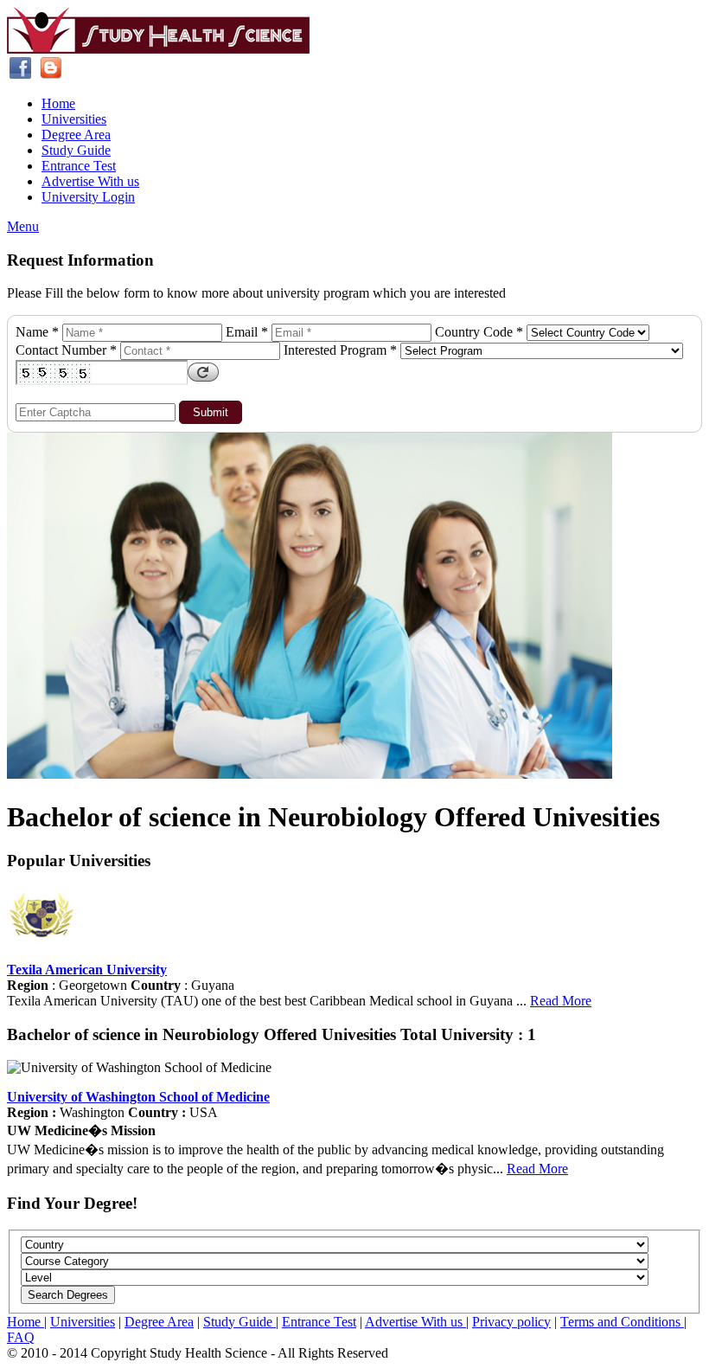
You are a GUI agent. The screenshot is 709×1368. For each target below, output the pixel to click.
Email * (247, 331)
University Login (88, 196)
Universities (74, 119)
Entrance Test (79, 165)
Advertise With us (90, 181)
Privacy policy (511, 1321)
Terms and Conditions (622, 1321)
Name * (37, 331)
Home (58, 103)
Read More (560, 1000)
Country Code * (479, 331)
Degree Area (76, 134)
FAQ (21, 1337)
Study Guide (76, 150)
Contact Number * (66, 350)
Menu (23, 226)
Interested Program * (340, 350)
